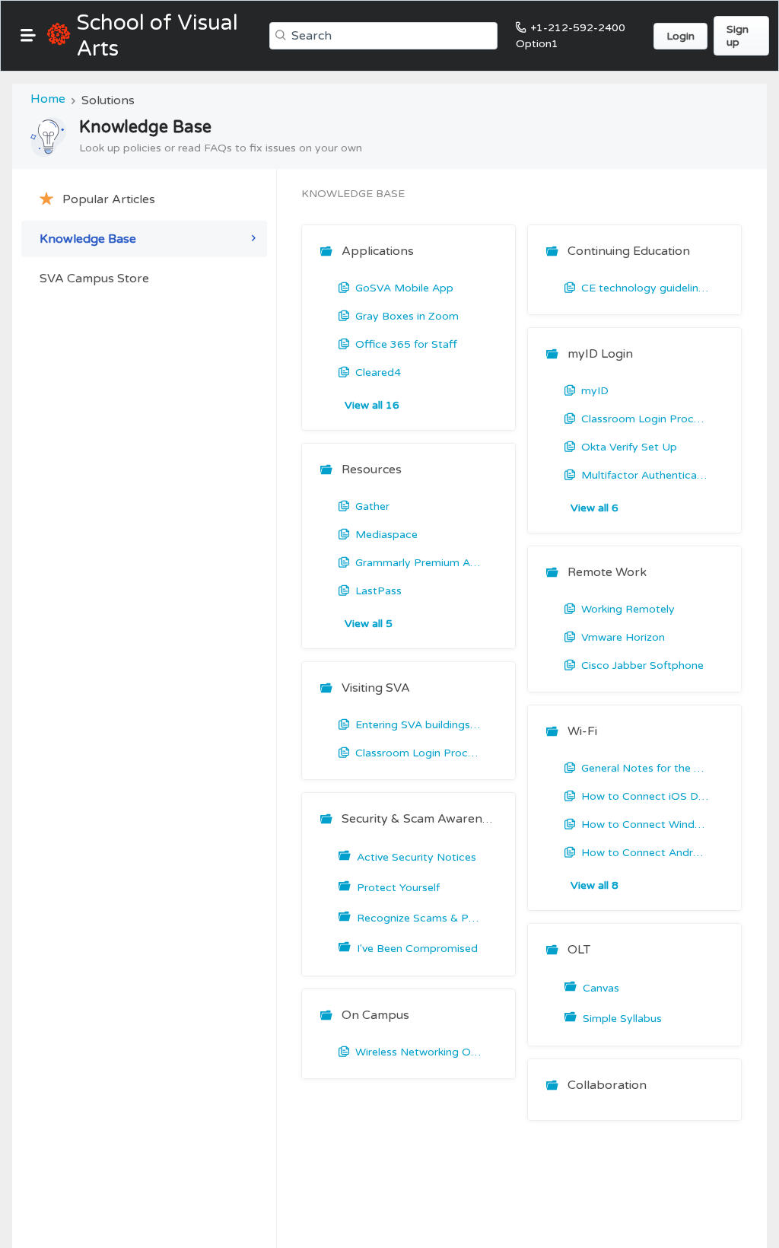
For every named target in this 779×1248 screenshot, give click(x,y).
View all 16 (372, 405)
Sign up (738, 36)
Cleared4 (378, 372)
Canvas (601, 988)
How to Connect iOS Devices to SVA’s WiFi (645, 796)
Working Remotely (628, 609)
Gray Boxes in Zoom (407, 316)
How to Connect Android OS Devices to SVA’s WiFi (645, 852)
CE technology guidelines (645, 288)
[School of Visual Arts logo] (58, 35)
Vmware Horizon (623, 637)
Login (680, 36)
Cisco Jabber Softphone (642, 665)
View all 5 (369, 623)
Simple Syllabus (622, 1018)
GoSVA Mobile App (404, 288)
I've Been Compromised (417, 948)
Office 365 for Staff (406, 344)
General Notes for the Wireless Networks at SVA (645, 768)
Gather (372, 506)
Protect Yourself (398, 887)
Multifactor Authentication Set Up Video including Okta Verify (645, 475)
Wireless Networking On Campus (419, 1052)
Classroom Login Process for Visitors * (419, 753)
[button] (28, 35)
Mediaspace (386, 534)
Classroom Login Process (645, 418)
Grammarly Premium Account (419, 562)
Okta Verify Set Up (629, 447)
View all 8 (594, 885)
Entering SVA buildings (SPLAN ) (419, 724)
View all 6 (594, 507)
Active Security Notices (416, 857)
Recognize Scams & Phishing (421, 918)
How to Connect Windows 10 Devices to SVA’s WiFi (645, 824)
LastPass (378, 590)
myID (595, 390)
